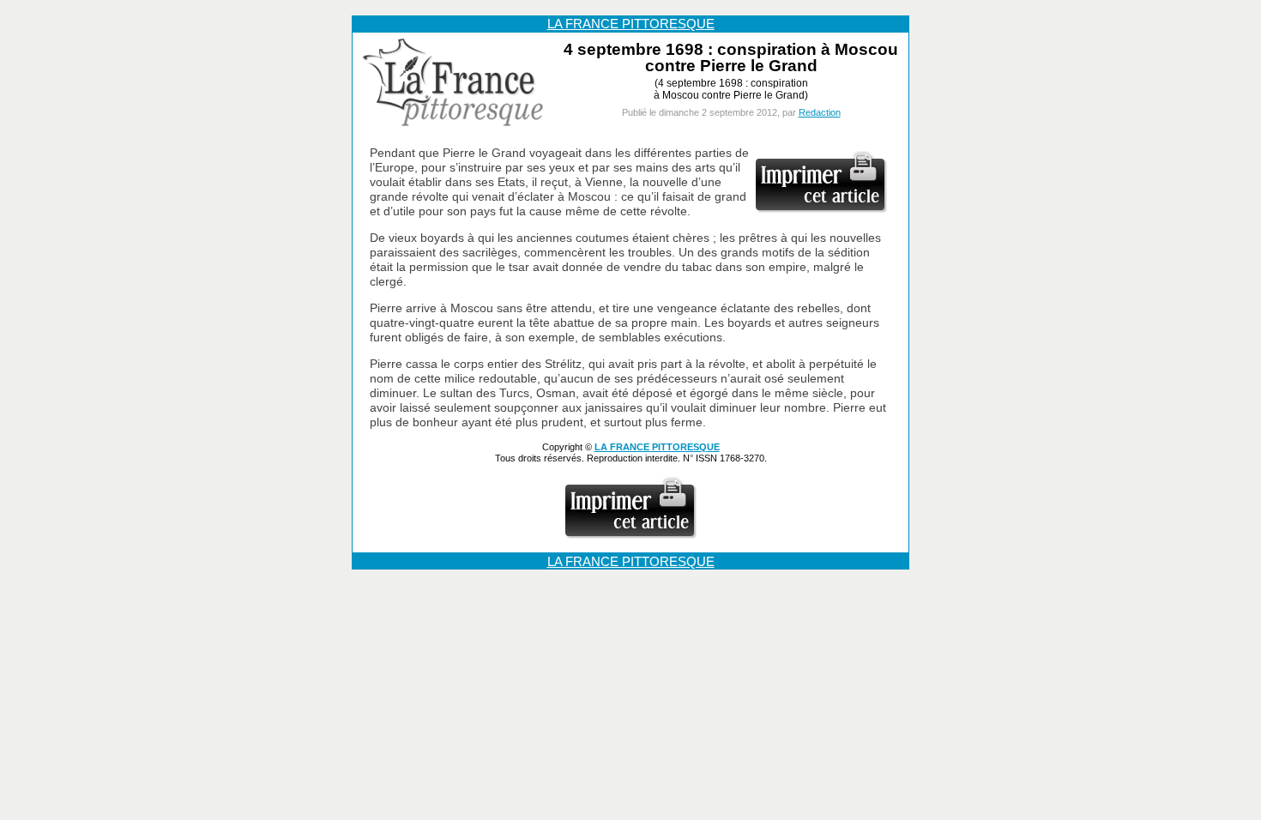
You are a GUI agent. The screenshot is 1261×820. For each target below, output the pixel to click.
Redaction (820, 112)
